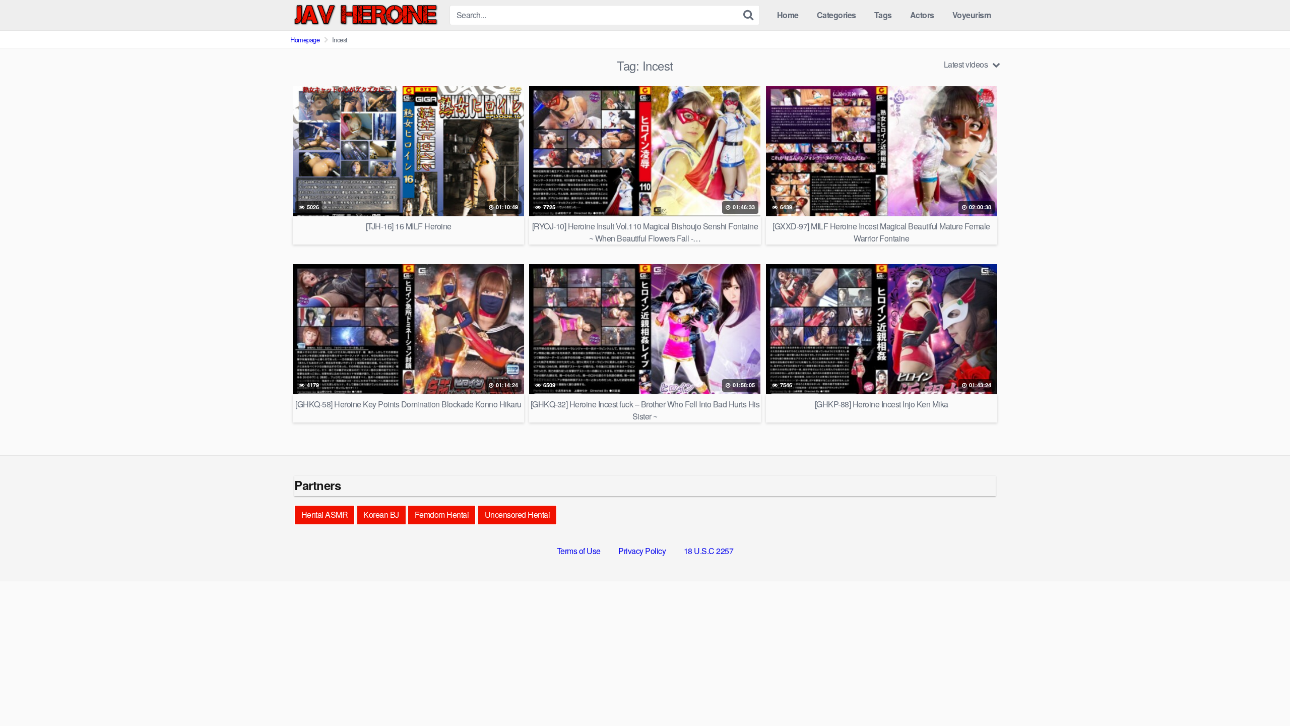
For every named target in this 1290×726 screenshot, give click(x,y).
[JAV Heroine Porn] (365, 15)
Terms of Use (579, 551)
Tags (883, 15)
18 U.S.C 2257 (709, 551)
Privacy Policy (642, 551)
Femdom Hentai (442, 514)
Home (788, 15)
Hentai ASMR (324, 514)
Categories (836, 15)
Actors (922, 15)
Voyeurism (971, 15)
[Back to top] (1262, 694)
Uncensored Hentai (517, 514)
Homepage (304, 39)
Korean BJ (381, 514)
